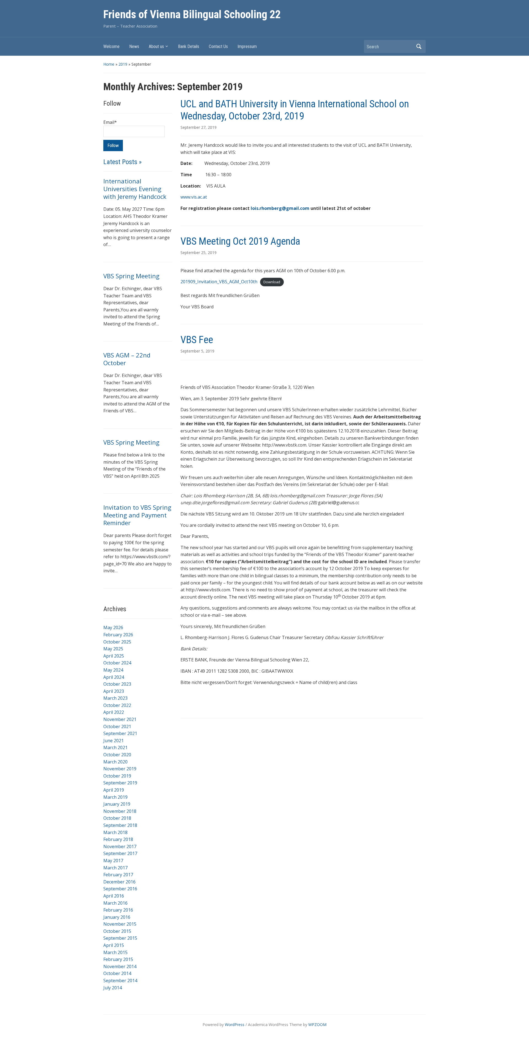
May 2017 (113, 861)
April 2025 (113, 656)
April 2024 (113, 677)
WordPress (234, 1024)
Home (108, 64)
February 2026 (118, 635)
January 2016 (116, 917)
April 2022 (113, 712)
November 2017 (119, 846)
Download (271, 281)
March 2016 (115, 903)
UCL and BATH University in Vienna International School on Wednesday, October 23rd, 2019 (294, 110)
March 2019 (115, 797)
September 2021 (120, 733)
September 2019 (120, 783)
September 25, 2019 (198, 252)
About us (156, 46)
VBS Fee (196, 340)
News (134, 46)
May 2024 (113, 670)
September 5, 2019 (197, 351)
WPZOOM (317, 1024)
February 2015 (118, 959)
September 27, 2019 (198, 127)
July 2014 (112, 988)
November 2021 (119, 719)
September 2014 (120, 980)
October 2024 (117, 663)
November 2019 (119, 769)
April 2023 (113, 691)
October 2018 (117, 818)
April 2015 (113, 945)
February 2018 (118, 839)
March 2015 (115, 952)
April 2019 (113, 790)
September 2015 (120, 938)
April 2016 (113, 896)
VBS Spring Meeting (131, 276)
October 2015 (117, 931)
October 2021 (117, 726)
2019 (122, 64)
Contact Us (218, 46)
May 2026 (113, 627)
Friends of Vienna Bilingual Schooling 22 (192, 14)
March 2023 (115, 698)
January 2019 (116, 804)
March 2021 (115, 747)
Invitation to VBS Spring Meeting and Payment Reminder (137, 515)
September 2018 (120, 825)
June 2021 (113, 741)
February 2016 (118, 910)
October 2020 (117, 755)
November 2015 (119, 924)
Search (419, 46)
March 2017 (115, 868)
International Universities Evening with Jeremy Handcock (134, 189)
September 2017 (120, 853)
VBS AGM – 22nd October (126, 359)
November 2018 (119, 811)
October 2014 (117, 973)
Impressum (247, 46)
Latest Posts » (122, 162)
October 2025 (117, 642)
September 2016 (120, 889)
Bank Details (188, 46)
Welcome (111, 46)
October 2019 (117, 776)
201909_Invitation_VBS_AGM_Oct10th (218, 282)
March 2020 (115, 762)
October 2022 (117, 705)
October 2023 (117, 684)
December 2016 (119, 882)
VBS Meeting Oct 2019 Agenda (240, 241)
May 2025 (113, 649)
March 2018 (115, 832)
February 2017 (118, 875)
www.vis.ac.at (193, 197)
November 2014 (119, 966)
